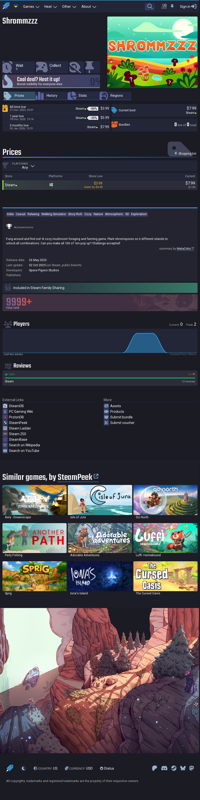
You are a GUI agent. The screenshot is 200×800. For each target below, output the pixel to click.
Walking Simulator (53, 214)
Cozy (87, 214)
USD (81, 768)
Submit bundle (121, 417)
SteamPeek (18, 423)
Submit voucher (122, 423)
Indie (10, 214)
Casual (20, 214)
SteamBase (18, 439)
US (48, 768)
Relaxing (33, 214)
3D (127, 214)
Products (117, 411)
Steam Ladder (20, 428)
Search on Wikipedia (24, 445)
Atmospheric (114, 214)
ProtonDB (16, 417)
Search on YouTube (24, 451)
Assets (115, 406)
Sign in (185, 7)
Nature (98, 214)
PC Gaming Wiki (21, 411)
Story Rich (75, 214)
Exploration (139, 214)
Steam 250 (17, 434)
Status (108, 768)
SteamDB (16, 406)
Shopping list (187, 153)
